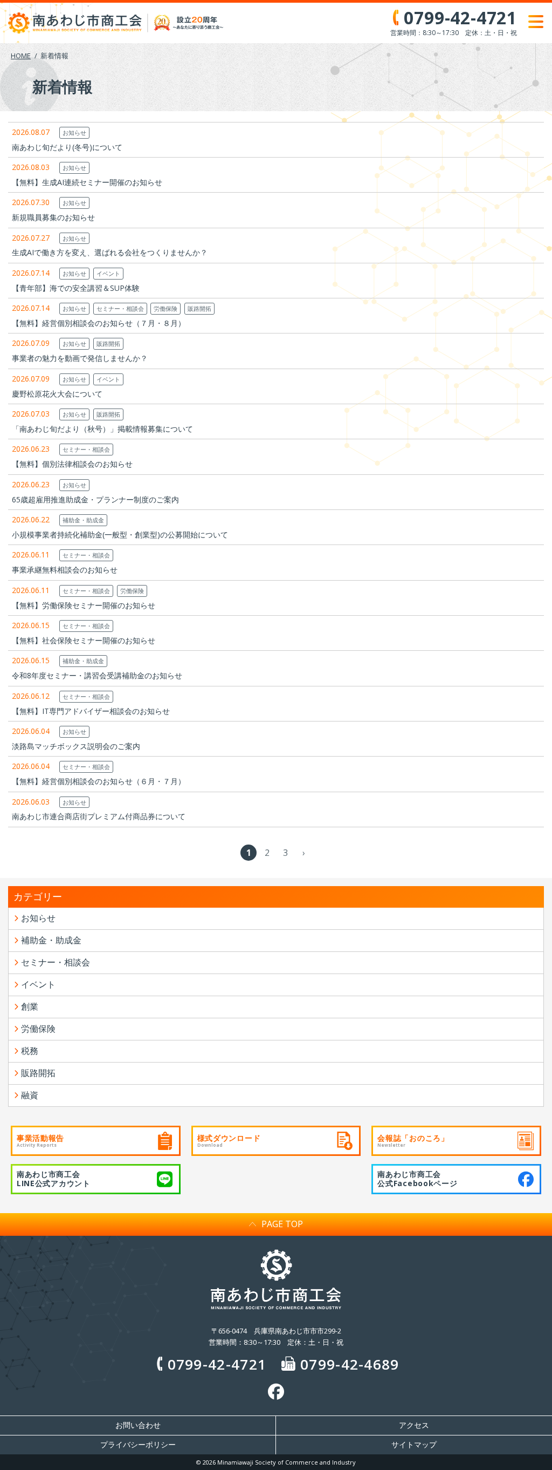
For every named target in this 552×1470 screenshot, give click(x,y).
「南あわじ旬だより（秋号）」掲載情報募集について (102, 429)
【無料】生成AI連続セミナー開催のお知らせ (87, 182)
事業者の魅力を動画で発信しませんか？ (80, 358)
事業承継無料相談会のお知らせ (65, 569)
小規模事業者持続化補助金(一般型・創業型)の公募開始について (120, 534)
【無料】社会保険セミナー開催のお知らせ (83, 640)
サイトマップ (414, 1444)
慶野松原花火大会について (57, 394)
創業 (29, 1006)
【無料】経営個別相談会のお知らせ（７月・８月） (98, 323)
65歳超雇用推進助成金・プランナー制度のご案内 (95, 499)
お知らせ (74, 132)
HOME (21, 55)
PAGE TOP (282, 1224)
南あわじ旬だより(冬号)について (67, 147)
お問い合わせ (138, 1425)
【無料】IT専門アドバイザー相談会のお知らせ (91, 711)
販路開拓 (199, 308)
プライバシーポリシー (138, 1444)
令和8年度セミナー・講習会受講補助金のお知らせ (97, 675)
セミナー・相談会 (120, 308)
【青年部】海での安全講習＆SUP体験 (76, 288)
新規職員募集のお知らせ (53, 217)
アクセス (414, 1425)
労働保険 (165, 308)
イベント (108, 273)
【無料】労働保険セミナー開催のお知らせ (83, 605)
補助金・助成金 (83, 520)
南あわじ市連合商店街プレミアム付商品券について (98, 816)
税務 (29, 1051)
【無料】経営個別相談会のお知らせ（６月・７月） (98, 781)
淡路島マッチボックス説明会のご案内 (76, 746)
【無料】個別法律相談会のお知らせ (72, 464)
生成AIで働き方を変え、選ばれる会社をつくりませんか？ (110, 252)
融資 (29, 1095)
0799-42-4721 (217, 1364)
